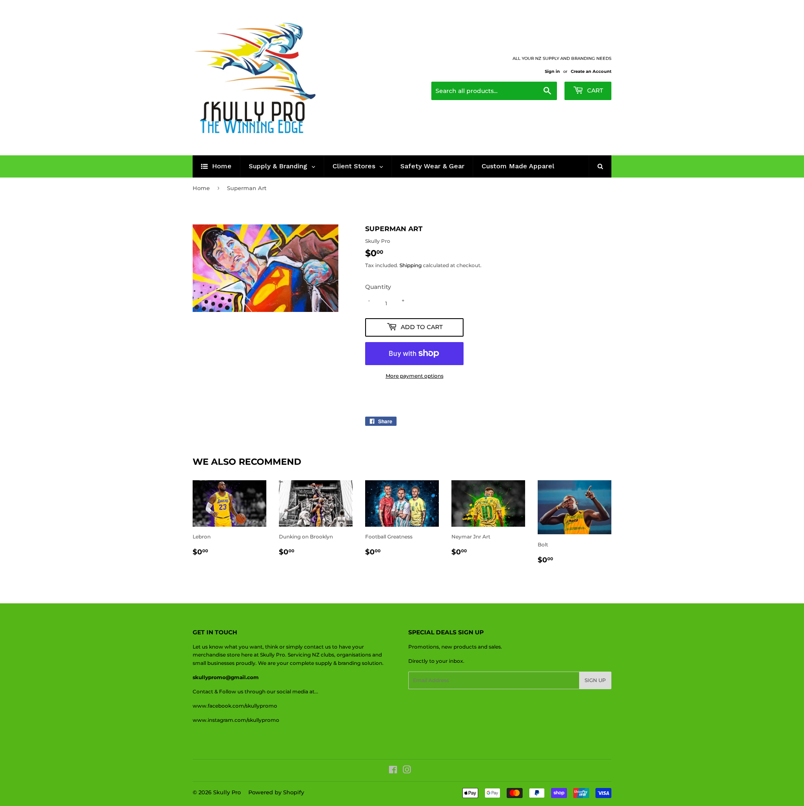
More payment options (414, 376)
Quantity (378, 287)
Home (201, 188)
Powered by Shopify (276, 792)
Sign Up (595, 680)
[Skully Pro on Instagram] (407, 771)
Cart (594, 90)
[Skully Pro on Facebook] (393, 771)
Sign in (552, 71)
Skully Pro (227, 792)
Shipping (410, 265)
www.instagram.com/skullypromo (236, 720)
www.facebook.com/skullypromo (235, 706)
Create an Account (591, 71)
